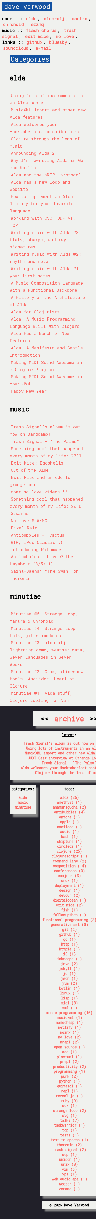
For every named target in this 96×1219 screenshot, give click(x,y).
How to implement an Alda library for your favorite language (42, 203)
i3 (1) (69, 953)
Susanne (19, 513)
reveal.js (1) (69, 1095)
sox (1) (69, 1105)
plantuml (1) (69, 1056)
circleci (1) (69, 846)
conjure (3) (69, 875)
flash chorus (41, 30)
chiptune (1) (69, 841)
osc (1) (69, 1051)
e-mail (43, 48)
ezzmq (37, 24)
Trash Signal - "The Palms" (45, 441)
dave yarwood (27, 6)
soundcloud (15, 48)
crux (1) (69, 880)
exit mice (37, 36)
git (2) (69, 929)
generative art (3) (69, 924)
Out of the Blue (30, 470)
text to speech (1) (69, 1139)
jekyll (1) (69, 968)
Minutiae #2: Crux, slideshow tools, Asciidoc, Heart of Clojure (46, 678)
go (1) (69, 939)
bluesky (58, 42)
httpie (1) (69, 949)
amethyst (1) (69, 802)
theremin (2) (69, 1144)
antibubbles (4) (69, 812)
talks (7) (69, 1120)
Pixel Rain (24, 528)
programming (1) (70, 1071)
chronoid (13, 24)
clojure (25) (69, 851)
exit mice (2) (69, 905)
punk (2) (69, 1076)
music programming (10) (69, 1012)
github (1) (69, 934)
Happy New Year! (30, 391)
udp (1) (69, 1154)
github (34, 42)
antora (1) (69, 816)
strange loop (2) (69, 1110)
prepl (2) (69, 1061)
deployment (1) (69, 885)
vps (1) (69, 1174)
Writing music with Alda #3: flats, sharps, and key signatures (45, 239)
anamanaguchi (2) (69, 807)
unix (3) (69, 1164)
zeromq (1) (69, 1188)
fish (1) (69, 909)
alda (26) (69, 797)
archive (69, 718)
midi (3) (69, 1002)
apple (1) (69, 821)
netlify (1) (69, 1027)
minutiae (23, 807)
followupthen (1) (69, 914)
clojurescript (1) (69, 856)
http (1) (69, 944)
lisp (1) (69, 997)
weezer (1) (69, 1183)
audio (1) (69, 831)
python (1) (69, 1081)
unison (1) (69, 1159)
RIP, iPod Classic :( (37, 542)
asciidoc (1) (69, 826)
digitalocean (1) (69, 900)
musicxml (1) (69, 1017)
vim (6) (69, 1169)
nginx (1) (69, 1032)
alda (31, 18)
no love (65, 36)
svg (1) (69, 1115)
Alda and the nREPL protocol (46, 175)
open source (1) (69, 1046)
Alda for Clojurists (35, 312)
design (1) (69, 890)
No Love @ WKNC (29, 520)
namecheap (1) (69, 1022)
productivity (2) (69, 1066)
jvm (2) (69, 983)
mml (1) (69, 1007)
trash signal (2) (69, 1149)
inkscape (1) (69, 958)
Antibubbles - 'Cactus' (39, 535)
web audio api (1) (69, 1179)
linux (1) (69, 993)
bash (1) (69, 836)
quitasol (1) (69, 1086)
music (23, 802)
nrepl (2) (69, 1042)
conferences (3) (69, 870)
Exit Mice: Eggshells (37, 463)
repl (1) (69, 1090)
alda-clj (54, 18)
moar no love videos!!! (39, 492)
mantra (79, 18)
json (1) (69, 978)
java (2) (69, 963)
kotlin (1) (69, 988)
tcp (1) (69, 1130)
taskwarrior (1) (69, 1125)
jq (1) (69, 973)
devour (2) (69, 895)
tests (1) (69, 1134)
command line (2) (70, 861)
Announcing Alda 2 (33, 153)
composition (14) (69, 865)
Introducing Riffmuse (36, 549)
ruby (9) (69, 1100)
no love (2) (69, 1037)
